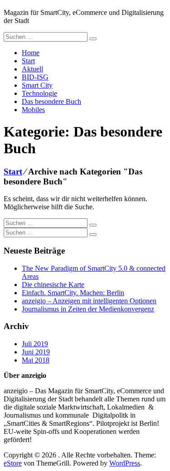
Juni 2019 (36, 352)
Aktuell (32, 69)
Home (30, 53)
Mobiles (33, 109)
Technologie (39, 93)
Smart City (37, 85)
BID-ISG (35, 77)
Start (28, 61)
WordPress (124, 463)
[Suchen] (93, 39)
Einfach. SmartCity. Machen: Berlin (73, 293)
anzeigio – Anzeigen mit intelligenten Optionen (89, 301)
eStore (13, 463)
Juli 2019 (35, 344)
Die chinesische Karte (53, 284)
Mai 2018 (35, 360)
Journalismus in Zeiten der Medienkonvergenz (88, 309)
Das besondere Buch (51, 101)
